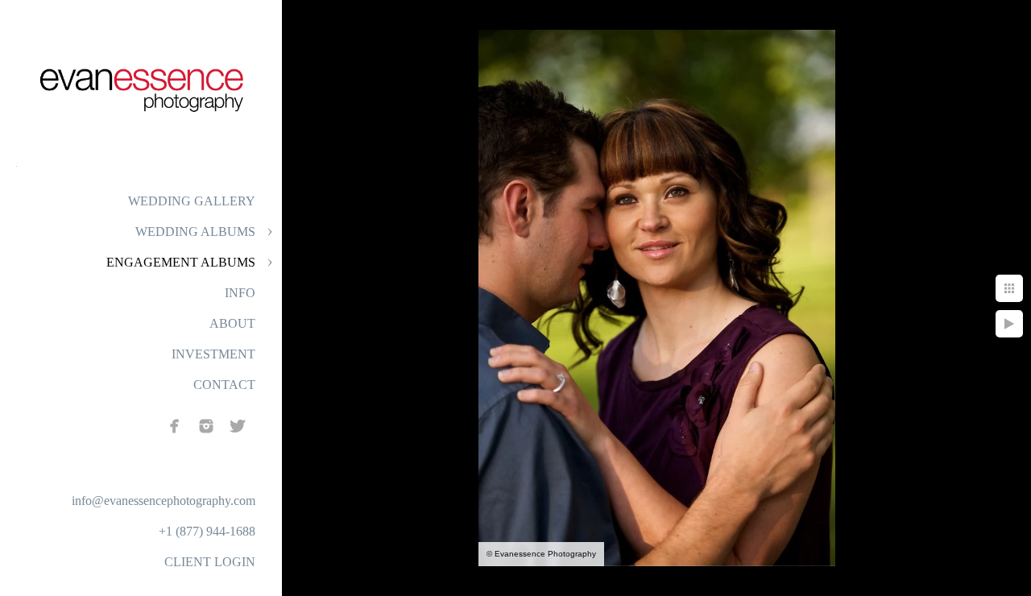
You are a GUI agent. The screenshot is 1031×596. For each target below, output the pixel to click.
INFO (240, 293)
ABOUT (232, 323)
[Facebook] (174, 426)
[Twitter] (237, 426)
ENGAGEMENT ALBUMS (180, 262)
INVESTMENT (213, 354)
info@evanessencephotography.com (163, 500)
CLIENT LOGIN (209, 562)
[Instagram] (206, 426)
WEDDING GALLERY (191, 201)
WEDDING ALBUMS (195, 231)
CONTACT (224, 384)
